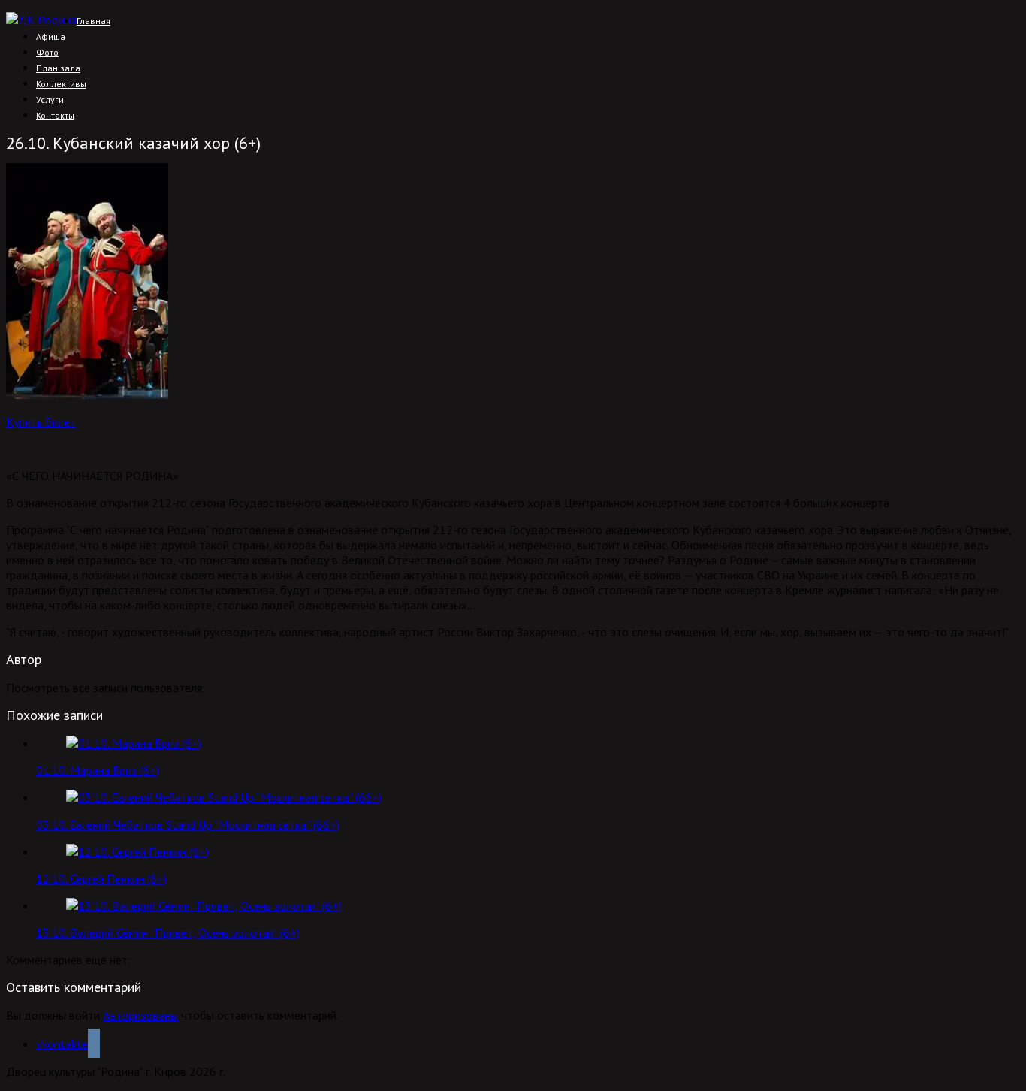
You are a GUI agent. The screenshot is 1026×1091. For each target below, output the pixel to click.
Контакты (55, 115)
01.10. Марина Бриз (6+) (97, 770)
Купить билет (41, 421)
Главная (93, 20)
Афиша (50, 36)
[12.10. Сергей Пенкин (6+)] (137, 851)
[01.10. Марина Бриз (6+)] (133, 743)
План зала (58, 68)
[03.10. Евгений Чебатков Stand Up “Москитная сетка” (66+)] (224, 797)
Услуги (50, 99)
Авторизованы (140, 1015)
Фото (47, 52)
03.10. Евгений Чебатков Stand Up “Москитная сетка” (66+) (187, 824)
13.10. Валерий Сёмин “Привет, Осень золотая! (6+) (168, 932)
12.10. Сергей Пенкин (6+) (101, 878)
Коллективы (61, 83)
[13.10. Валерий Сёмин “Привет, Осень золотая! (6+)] (204, 905)
